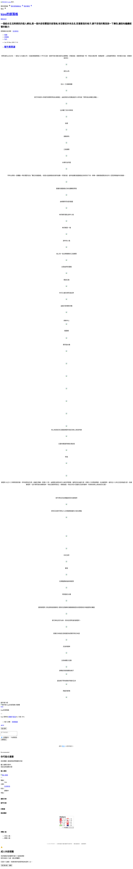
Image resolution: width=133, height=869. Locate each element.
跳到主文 (4, 19)
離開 (10, 865)
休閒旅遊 (15, 722)
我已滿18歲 (4, 865)
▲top (2, 725)
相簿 (5, 35)
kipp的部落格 (9, 14)
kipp (2, 706)
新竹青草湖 (9, 47)
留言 (14, 717)
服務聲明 (83, 843)
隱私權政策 (77, 843)
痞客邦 (10, 717)
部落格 (6, 37)
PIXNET (53, 843)
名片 (5, 39)
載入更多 (3, 728)
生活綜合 (15, 31)
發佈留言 (3, 739)
